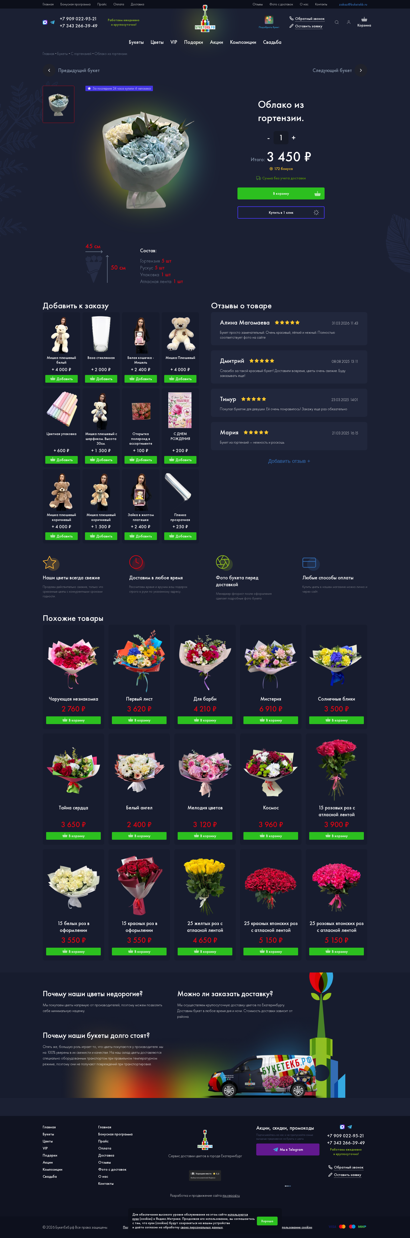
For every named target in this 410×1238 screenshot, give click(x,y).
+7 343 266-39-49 (79, 26)
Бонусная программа (75, 4)
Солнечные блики (336, 698)
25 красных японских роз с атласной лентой (271, 926)
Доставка (137, 4)
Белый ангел (139, 807)
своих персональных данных (201, 1227)
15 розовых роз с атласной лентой (336, 811)
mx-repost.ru (231, 1195)
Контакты (321, 4)
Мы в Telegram (291, 1149)
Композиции (243, 42)
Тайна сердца (73, 807)
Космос (271, 807)
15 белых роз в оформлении (73, 926)
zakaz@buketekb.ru (353, 4)
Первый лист (139, 698)
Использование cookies (295, 1227)
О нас (304, 4)
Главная (48, 4)
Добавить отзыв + (289, 461)
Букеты (136, 42)
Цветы (157, 42)
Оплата (118, 4)
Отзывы (258, 4)
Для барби (205, 698)
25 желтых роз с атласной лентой (205, 926)
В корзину (281, 193)
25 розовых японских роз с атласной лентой (337, 926)
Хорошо (267, 1221)
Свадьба (272, 42)
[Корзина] (364, 19)
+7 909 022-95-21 (78, 19)
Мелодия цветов (205, 807)
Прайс (102, 4)
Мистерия (270, 698)
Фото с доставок (281, 4)
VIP (173, 42)
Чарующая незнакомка (73, 698)
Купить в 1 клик (281, 212)
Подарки (193, 42)
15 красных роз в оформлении (139, 926)
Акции (216, 42)
